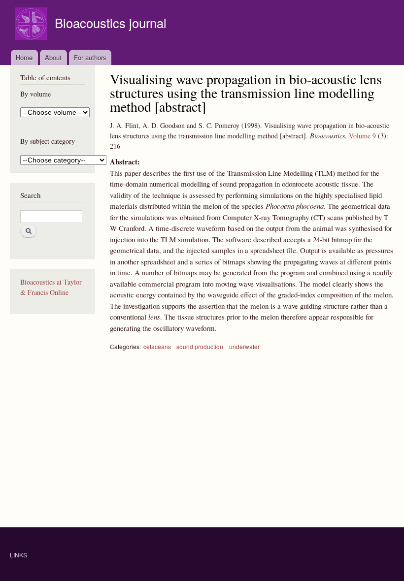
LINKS (18, 554)
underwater (244, 346)
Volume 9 (362, 135)
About (53, 57)
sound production (199, 346)
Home (24, 57)
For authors (90, 57)
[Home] (32, 25)
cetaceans (157, 346)
